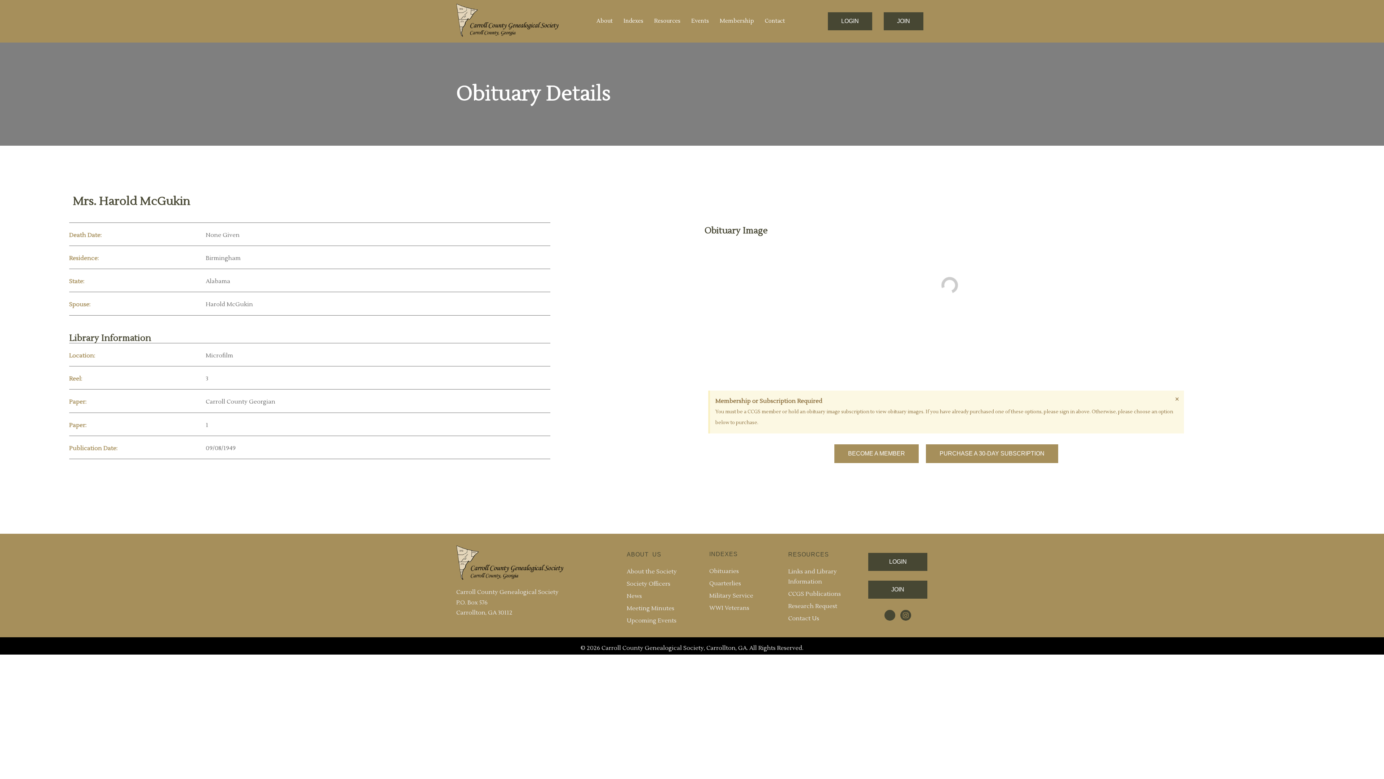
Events (700, 21)
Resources (667, 21)
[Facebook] (889, 615)
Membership (737, 21)
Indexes (633, 21)
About (604, 21)
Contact (775, 21)
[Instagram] (905, 615)
